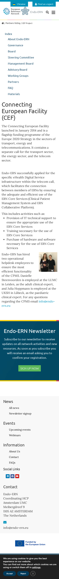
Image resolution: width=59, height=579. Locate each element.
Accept (9, 573)
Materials (14, 94)
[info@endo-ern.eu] (5, 522)
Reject (23, 573)
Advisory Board (17, 69)
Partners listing (13, 23)
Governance (15, 45)
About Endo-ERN (18, 39)
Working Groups (18, 75)
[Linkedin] (8, 476)
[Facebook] (12, 476)
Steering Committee (21, 57)
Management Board (20, 63)
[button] (53, 12)
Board (12, 51)
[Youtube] (17, 476)
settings (36, 567)
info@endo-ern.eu (15, 528)
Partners (13, 81)
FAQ (10, 87)
